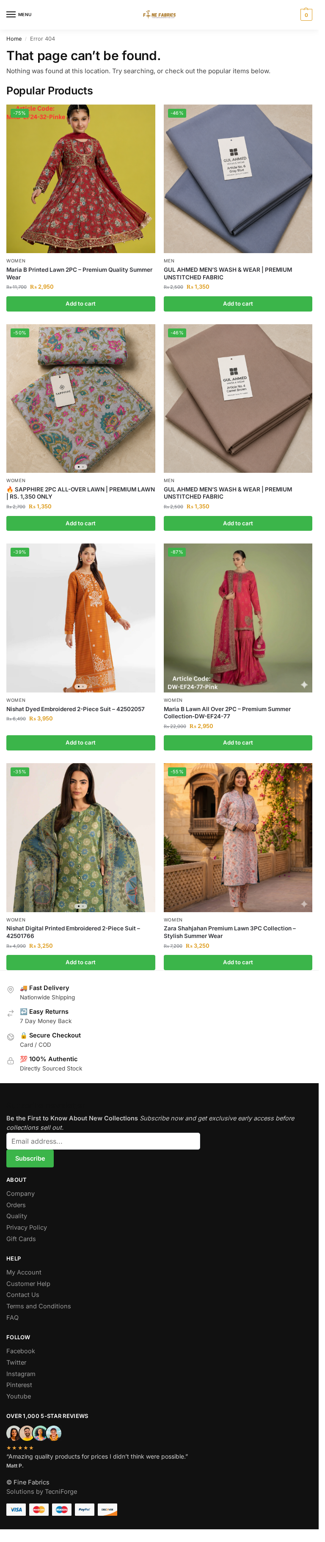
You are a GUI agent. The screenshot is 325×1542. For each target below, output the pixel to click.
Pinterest (19, 1385)
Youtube (18, 1396)
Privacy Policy (26, 1227)
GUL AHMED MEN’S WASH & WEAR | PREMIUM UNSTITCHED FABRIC (228, 273)
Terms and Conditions (38, 1306)
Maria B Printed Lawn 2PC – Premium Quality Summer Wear (79, 273)
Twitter (16, 1362)
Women (16, 261)
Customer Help (28, 1284)
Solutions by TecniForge (41, 1491)
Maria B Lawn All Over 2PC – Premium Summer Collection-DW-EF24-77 (227, 713)
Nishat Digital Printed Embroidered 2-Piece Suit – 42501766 (73, 932)
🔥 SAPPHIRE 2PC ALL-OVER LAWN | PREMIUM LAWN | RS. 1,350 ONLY (80, 493)
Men (169, 261)
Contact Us (22, 1295)
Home (14, 39)
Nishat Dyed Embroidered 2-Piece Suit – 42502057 (75, 709)
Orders (16, 1205)
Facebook (20, 1351)
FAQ (12, 1317)
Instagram (21, 1374)
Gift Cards (21, 1239)
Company (20, 1193)
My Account (23, 1272)
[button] (305, 15)
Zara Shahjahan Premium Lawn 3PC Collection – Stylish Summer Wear (230, 932)
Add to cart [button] (81, 303)
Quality (16, 1216)
